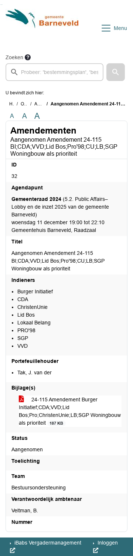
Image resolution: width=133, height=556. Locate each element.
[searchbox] (54, 72)
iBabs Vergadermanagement (47, 543)
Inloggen (107, 543)
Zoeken (14, 57)
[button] (115, 72)
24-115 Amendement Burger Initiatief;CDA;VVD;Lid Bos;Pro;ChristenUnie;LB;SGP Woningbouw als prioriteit (70, 411)
